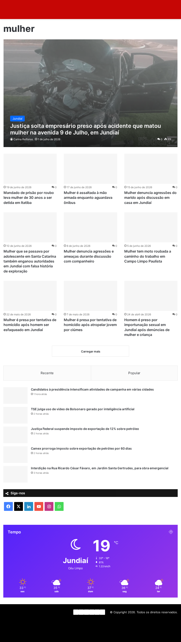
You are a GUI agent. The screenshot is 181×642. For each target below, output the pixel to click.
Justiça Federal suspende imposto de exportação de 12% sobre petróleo (85, 429)
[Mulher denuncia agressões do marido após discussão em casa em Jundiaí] (150, 169)
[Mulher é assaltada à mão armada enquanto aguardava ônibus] (90, 169)
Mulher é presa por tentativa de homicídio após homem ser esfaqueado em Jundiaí (30, 325)
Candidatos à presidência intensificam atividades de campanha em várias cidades (92, 389)
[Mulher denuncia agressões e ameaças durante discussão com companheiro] (90, 227)
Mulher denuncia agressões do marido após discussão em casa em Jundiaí (150, 197)
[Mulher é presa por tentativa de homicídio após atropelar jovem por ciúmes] (90, 296)
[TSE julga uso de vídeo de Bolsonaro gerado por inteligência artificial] (15, 415)
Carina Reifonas (23, 139)
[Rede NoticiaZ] (24, 9)
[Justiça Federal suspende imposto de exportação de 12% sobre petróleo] (15, 435)
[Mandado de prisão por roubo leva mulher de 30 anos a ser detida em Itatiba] (30, 169)
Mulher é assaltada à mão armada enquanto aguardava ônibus (88, 197)
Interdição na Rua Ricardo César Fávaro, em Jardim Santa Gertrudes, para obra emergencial (99, 468)
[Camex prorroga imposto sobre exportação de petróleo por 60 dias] (15, 454)
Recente (47, 373)
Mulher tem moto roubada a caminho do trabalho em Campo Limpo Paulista (147, 256)
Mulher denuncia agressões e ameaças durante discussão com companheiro (89, 256)
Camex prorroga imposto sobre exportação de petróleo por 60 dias (81, 448)
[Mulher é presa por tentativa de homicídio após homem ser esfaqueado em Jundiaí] (30, 296)
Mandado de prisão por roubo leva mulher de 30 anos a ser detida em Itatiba (29, 197)
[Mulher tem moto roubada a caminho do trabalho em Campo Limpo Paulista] (150, 227)
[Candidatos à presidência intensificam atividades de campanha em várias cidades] (15, 395)
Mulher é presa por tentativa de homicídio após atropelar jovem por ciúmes (90, 325)
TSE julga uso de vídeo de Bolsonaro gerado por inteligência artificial (82, 409)
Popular (134, 373)
